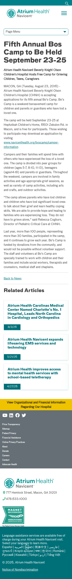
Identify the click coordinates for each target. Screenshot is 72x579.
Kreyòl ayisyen (24, 551)
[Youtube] (5, 414)
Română (58, 551)
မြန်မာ (29, 547)
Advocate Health (9, 464)
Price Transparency (11, 424)
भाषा (37, 551)
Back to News (12, 278)
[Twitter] (24, 414)
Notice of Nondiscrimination (20, 569)
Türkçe (33, 555)
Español (7, 547)
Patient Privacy (9, 433)
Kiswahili (21, 555)
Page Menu (13, 31)
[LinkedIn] (11, 414)
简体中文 (41, 547)
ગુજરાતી (7, 551)
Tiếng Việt (53, 555)
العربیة (19, 547)
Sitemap (6, 429)
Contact (5, 460)
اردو (42, 555)
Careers (5, 456)
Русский (7, 555)
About (4, 447)
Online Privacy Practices (13, 442)
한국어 (46, 551)
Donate (5, 451)
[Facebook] (17, 414)
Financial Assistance (11, 438)
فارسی (53, 547)
